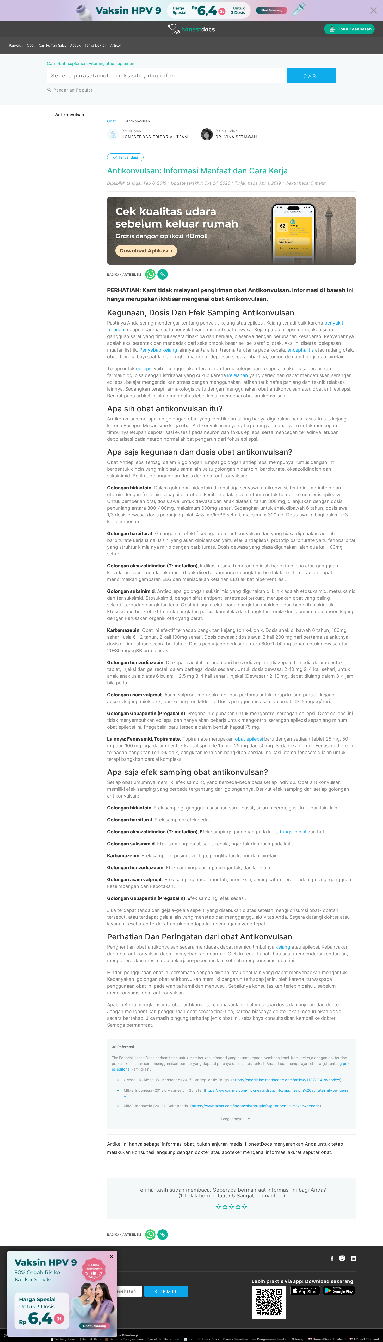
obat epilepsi (249, 739)
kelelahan (237, 375)
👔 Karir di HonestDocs (201, 1339)
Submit (166, 1291)
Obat (31, 45)
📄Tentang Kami (62, 1339)
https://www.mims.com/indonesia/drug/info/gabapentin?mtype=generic (256, 1106)
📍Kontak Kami (90, 1339)
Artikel (115, 45)
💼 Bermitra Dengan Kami (124, 1339)
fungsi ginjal (293, 831)
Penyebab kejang (158, 350)
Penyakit (16, 45)
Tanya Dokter (95, 45)
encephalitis (300, 350)
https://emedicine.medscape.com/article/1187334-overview (286, 1080)
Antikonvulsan (69, 114)
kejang (283, 947)
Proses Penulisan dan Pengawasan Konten (255, 1339)
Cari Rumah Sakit (52, 45)
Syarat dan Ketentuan (164, 1339)
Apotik (75, 45)
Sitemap (298, 1339)
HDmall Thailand (366, 1339)
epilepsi (144, 368)
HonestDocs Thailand (329, 1339)
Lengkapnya (231, 1119)
